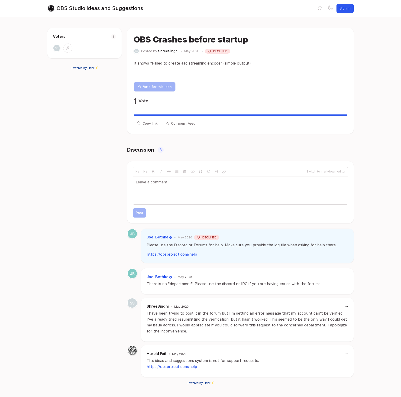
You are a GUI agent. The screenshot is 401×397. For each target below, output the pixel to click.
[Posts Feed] (320, 8)
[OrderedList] (184, 171)
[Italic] (161, 171)
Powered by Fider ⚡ (84, 68)
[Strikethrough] (168, 171)
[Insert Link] (224, 171)
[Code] (192, 171)
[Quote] (200, 171)
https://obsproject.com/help (172, 254)
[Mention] (208, 171)
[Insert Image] (216, 171)
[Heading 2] (137, 171)
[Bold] (153, 171)
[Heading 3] (145, 171)
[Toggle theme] (330, 8)
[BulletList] (176, 171)
